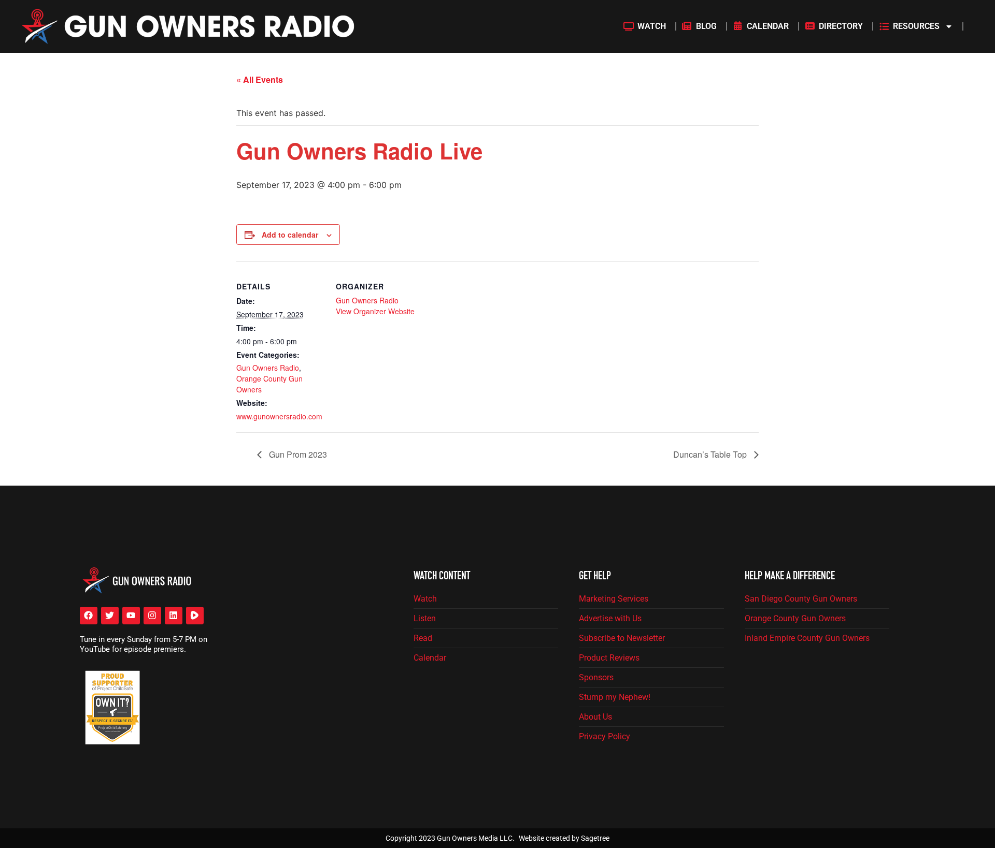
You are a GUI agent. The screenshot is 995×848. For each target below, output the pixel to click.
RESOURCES (916, 26)
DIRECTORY (841, 26)
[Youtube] (131, 615)
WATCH (651, 26)
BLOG (706, 26)
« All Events (259, 79)
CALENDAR (768, 26)
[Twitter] (110, 615)
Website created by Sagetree (564, 838)
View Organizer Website (375, 311)
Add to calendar (290, 234)
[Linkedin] (173, 615)
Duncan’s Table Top (711, 454)
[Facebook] (88, 615)
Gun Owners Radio (267, 367)
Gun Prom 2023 (297, 454)
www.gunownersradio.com (279, 416)
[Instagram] (152, 615)
